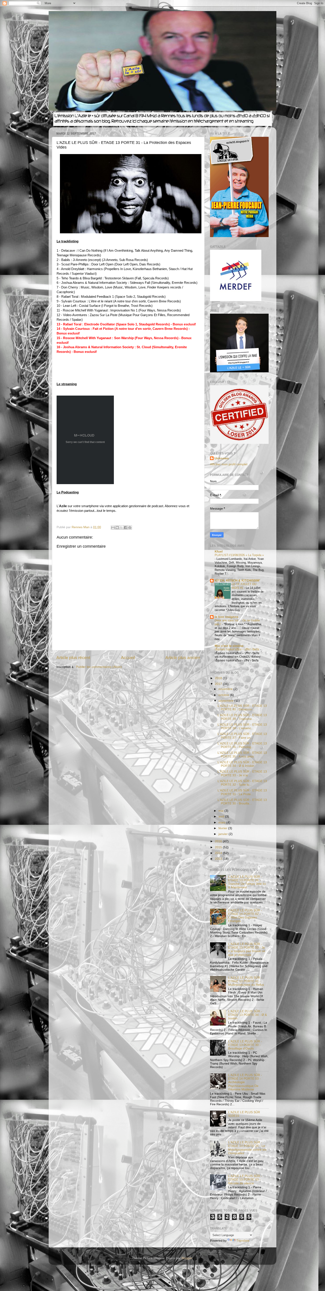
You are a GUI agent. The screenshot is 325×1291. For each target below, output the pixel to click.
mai (221, 810)
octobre (224, 695)
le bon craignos (226, 616)
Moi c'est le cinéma (229, 645)
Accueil (128, 657)
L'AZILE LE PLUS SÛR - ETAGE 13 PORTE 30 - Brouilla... (242, 801)
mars (222, 822)
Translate (242, 1240)
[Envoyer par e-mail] (113, 527)
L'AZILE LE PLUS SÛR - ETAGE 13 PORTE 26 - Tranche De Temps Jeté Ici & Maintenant (247, 882)
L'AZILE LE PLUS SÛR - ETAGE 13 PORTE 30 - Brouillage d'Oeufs (245, 1045)
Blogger (187, 1258)
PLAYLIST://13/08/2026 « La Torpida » (239, 555)
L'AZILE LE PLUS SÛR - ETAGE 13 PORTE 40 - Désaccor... (242, 707)
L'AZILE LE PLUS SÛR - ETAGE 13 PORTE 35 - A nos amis (242, 754)
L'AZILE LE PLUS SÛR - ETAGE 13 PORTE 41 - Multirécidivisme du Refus (246, 981)
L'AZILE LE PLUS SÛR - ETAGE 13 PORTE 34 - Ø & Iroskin (242, 764)
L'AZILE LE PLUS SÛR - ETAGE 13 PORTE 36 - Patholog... (242, 745)
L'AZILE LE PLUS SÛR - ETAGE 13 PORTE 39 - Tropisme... (242, 716)
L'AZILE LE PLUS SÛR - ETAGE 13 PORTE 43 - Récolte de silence (245, 1179)
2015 (219, 847)
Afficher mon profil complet (228, 464)
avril (221, 816)
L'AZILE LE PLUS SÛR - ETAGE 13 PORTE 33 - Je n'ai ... (242, 773)
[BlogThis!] (117, 527)
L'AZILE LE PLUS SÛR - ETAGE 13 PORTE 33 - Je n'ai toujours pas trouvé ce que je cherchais (246, 949)
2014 (219, 853)
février (223, 828)
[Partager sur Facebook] (125, 527)
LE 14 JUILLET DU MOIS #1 (244, 585)
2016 (219, 841)
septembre (226, 700)
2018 (219, 678)
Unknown (221, 458)
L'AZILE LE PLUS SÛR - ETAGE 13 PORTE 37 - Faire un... (242, 735)
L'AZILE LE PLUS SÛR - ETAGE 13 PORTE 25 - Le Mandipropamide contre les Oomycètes (247, 1148)
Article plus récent (73, 657)
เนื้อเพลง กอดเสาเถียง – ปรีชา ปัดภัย (237, 649)
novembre (225, 689)
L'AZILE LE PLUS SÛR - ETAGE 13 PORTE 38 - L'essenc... (242, 726)
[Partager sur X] (121, 527)
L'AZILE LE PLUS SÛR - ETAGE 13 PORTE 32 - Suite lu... (242, 782)
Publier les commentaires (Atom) (99, 667)
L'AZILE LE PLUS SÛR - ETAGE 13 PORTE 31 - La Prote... (242, 792)
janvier (223, 834)
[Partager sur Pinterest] (130, 527)
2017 (219, 684)
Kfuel (219, 551)
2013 (219, 858)
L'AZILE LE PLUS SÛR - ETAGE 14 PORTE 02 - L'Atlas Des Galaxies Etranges (245, 916)
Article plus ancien (182, 657)
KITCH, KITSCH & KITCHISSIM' (237, 580)
